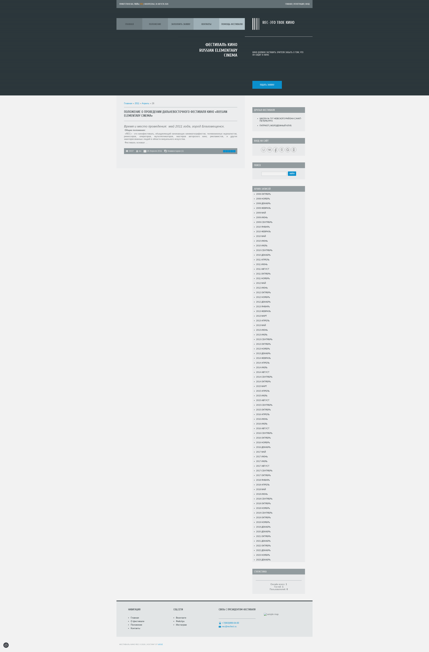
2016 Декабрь (263, 447)
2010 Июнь (262, 241)
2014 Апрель (263, 363)
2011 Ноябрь (263, 278)
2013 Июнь (262, 330)
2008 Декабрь (263, 203)
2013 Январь (263, 306)
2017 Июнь (262, 456)
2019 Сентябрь (264, 513)
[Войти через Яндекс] (281, 149)
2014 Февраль (263, 358)
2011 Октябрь (263, 274)
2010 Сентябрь (264, 250)
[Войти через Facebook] (275, 149)
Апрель (145, 103)
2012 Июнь (262, 288)
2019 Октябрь (263, 517)
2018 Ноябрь (263, 508)
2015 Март (261, 386)
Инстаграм (181, 625)
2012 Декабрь (263, 302)
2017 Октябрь (263, 475)
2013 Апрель (263, 320)
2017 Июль (261, 461)
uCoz (160, 644)
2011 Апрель (262, 260)
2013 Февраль (263, 311)
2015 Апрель (263, 391)
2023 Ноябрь (263, 555)
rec (140, 151)
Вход (307, 4)
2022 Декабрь (263, 550)
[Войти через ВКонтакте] (269, 149)
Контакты (135, 628)
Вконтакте (181, 618)
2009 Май (261, 213)
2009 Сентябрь (264, 222)
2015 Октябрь (263, 410)
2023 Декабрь (263, 560)
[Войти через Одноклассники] (293, 149)
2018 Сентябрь (264, 499)
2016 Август (262, 428)
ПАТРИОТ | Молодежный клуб (276, 125)
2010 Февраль (263, 231)
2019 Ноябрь (263, 522)
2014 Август (262, 372)
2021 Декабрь (263, 541)
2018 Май (261, 489)
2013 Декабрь (263, 353)
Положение (136, 625)
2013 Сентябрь (264, 339)
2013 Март (261, 316)
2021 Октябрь (263, 536)
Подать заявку (267, 85)
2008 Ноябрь (263, 199)
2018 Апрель (263, 485)
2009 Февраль (263, 208)
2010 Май (261, 236)
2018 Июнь (262, 494)
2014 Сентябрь (264, 377)
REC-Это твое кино (278, 22)
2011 (137, 103)
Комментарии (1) (176, 151)
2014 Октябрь (263, 381)
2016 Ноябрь (263, 442)
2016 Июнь (262, 419)
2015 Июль (261, 395)
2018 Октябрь (263, 503)
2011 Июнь (262, 264)
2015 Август (262, 400)
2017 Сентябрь (264, 470)
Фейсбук (180, 621)
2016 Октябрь (263, 438)
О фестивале (137, 621)
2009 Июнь (262, 217)
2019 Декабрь (263, 527)
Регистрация (299, 4)
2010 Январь (263, 227)
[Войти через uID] (263, 149)
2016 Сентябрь (264, 433)
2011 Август (262, 269)
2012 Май (261, 283)
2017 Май (261, 452)
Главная (288, 4)
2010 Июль (261, 245)
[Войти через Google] (287, 149)
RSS (141, 4)
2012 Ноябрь (263, 297)
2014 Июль (261, 367)
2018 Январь (263, 480)
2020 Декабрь (263, 531)
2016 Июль (261, 424)
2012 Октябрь (263, 292)
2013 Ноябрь (263, 349)
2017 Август (262, 466)
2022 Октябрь (263, 546)
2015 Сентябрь (264, 405)
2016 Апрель (263, 414)
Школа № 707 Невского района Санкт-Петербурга (281, 119)
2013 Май (261, 325)
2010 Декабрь (263, 255)
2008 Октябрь (263, 194)
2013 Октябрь (263, 344)
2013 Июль (261, 335)
